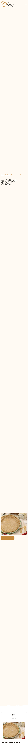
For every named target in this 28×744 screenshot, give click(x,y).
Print (14, 719)
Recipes (7, 175)
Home (2, 175)
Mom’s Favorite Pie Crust (18, 175)
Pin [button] (15, 715)
